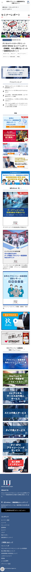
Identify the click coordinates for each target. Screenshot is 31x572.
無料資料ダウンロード (7, 537)
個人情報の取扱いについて (8, 551)
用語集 (3, 558)
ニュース (3, 522)
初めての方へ (4, 535)
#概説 (18, 56)
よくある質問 (4, 561)
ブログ (3, 532)
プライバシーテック (7, 40)
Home (6, 7)
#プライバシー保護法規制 (9, 56)
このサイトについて (6, 556)
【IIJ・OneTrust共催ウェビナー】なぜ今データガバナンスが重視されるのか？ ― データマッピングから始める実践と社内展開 (16, 105)
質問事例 (3, 527)
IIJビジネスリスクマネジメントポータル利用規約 (14, 548)
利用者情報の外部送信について (9, 553)
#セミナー (13, 53)
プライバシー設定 (5, 563)
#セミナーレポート (22, 53)
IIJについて (4, 546)
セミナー (3, 530)
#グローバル (6, 53)
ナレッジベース (13, 7)
